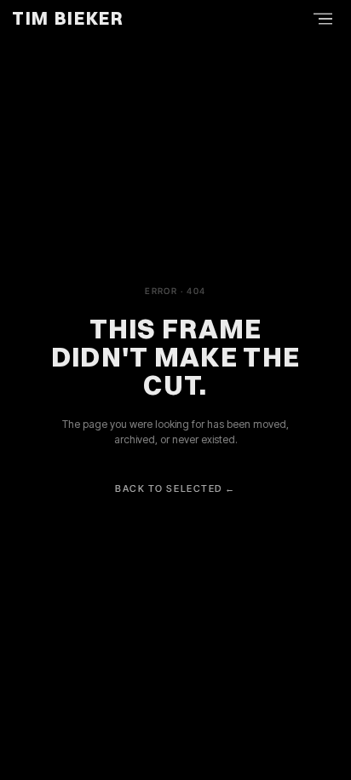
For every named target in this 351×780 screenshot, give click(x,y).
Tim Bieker (68, 18)
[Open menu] (323, 19)
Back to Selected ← (175, 488)
